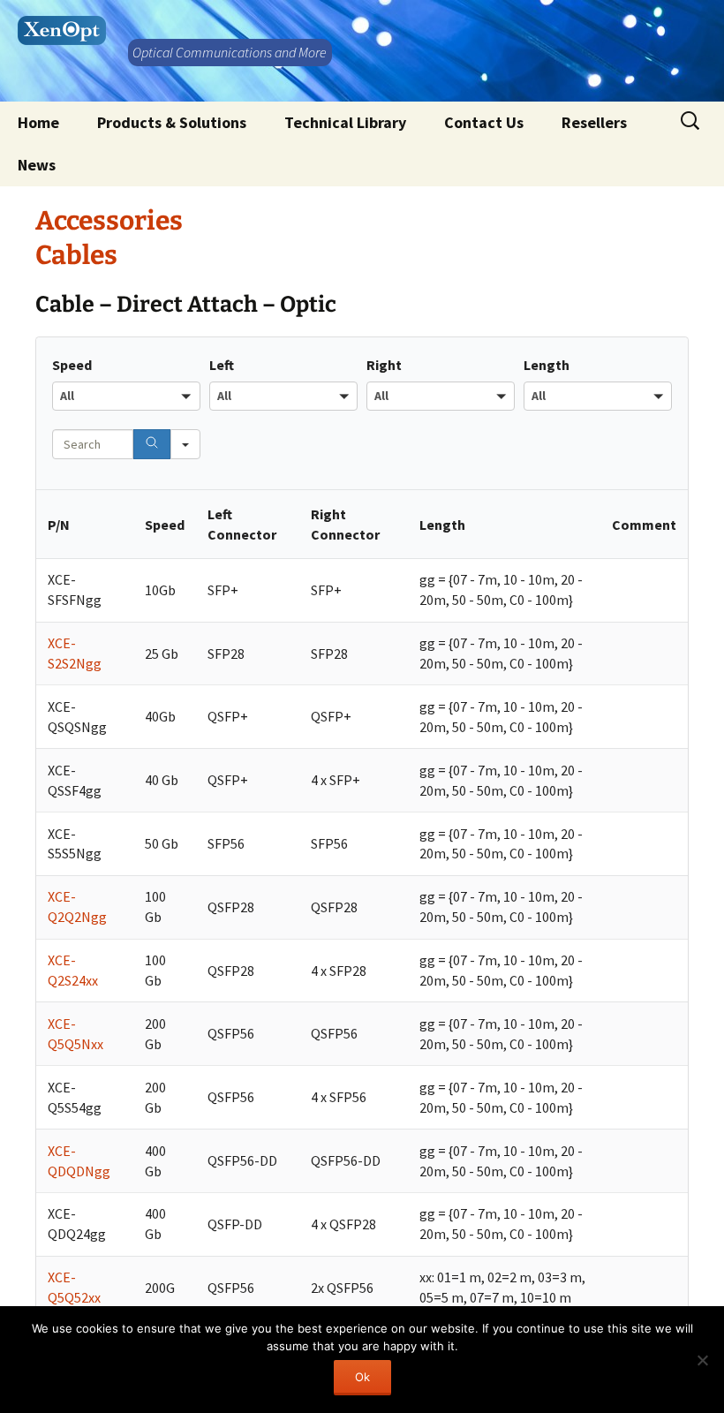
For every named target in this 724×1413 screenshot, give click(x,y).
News (37, 165)
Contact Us (484, 122)
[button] (126, 396)
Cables (76, 255)
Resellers (594, 122)
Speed (72, 365)
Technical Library (345, 122)
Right (384, 365)
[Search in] (185, 444)
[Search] (151, 444)
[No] (702, 1360)
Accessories (109, 221)
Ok (362, 1377)
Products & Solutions (171, 122)
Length (546, 365)
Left (221, 365)
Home (38, 122)
